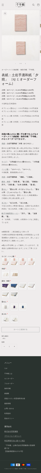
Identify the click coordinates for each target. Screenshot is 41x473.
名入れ (4, 203)
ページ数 (5, 169)
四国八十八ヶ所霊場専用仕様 (14, 399)
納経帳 (6, 393)
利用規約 (7, 413)
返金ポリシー (9, 418)
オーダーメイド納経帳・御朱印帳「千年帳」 (17, 468)
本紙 (3, 177)
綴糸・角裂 (6, 182)
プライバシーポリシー (12, 436)
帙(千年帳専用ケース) (10, 214)
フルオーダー (9, 383)
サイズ (4, 162)
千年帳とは (8, 374)
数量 (3, 342)
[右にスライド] (25, 63)
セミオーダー (9, 379)
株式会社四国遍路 (11, 431)
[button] (2, 4)
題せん (4, 189)
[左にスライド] (15, 63)
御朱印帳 (7, 388)
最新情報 (7, 403)
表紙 (3, 144)
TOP (5, 368)
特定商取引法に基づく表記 (14, 441)
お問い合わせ (9, 408)
